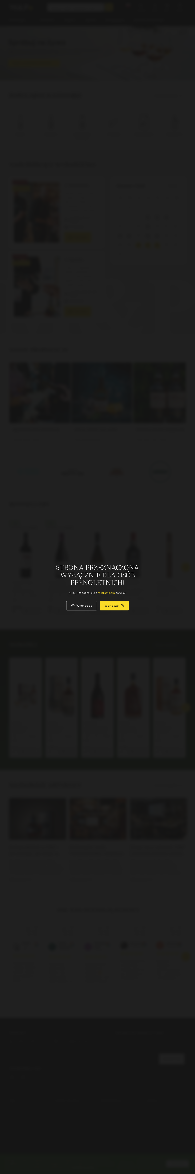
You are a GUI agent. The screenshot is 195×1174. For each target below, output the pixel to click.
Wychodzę (84, 605)
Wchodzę (112, 605)
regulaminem (106, 592)
